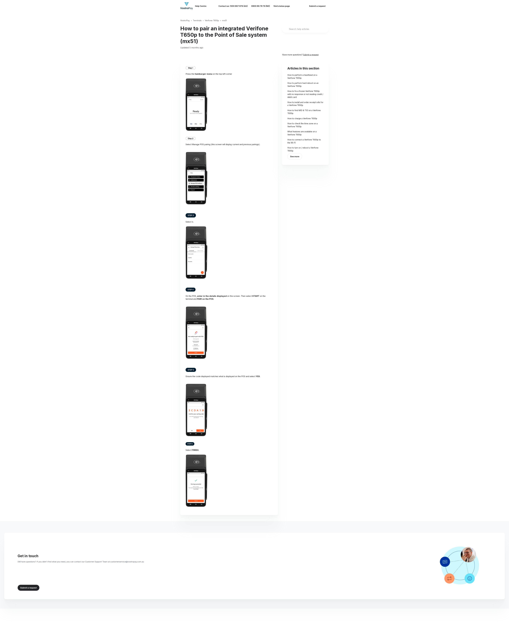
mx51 (224, 20)
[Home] (186, 6)
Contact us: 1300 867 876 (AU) (233, 6)
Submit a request (317, 6)
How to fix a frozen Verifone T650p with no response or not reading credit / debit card (305, 94)
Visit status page (281, 6)
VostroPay (185, 20)
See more (294, 156)
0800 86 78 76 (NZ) (260, 6)
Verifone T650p (212, 20)
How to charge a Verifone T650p (302, 118)
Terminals (197, 20)
